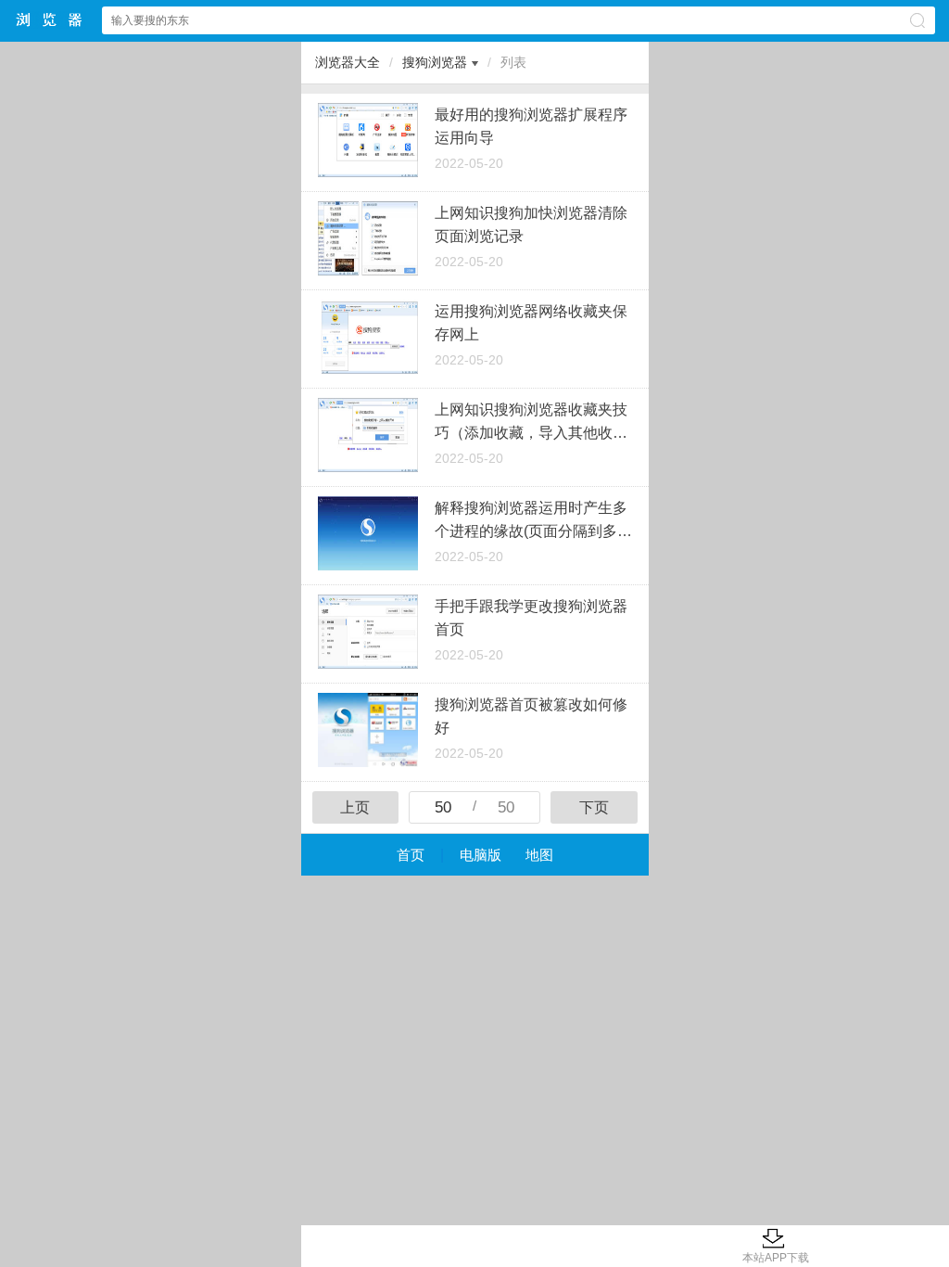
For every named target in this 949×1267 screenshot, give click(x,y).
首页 (410, 855)
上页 (355, 807)
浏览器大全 (50, 20)
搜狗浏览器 (434, 62)
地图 (539, 855)
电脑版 (480, 855)
